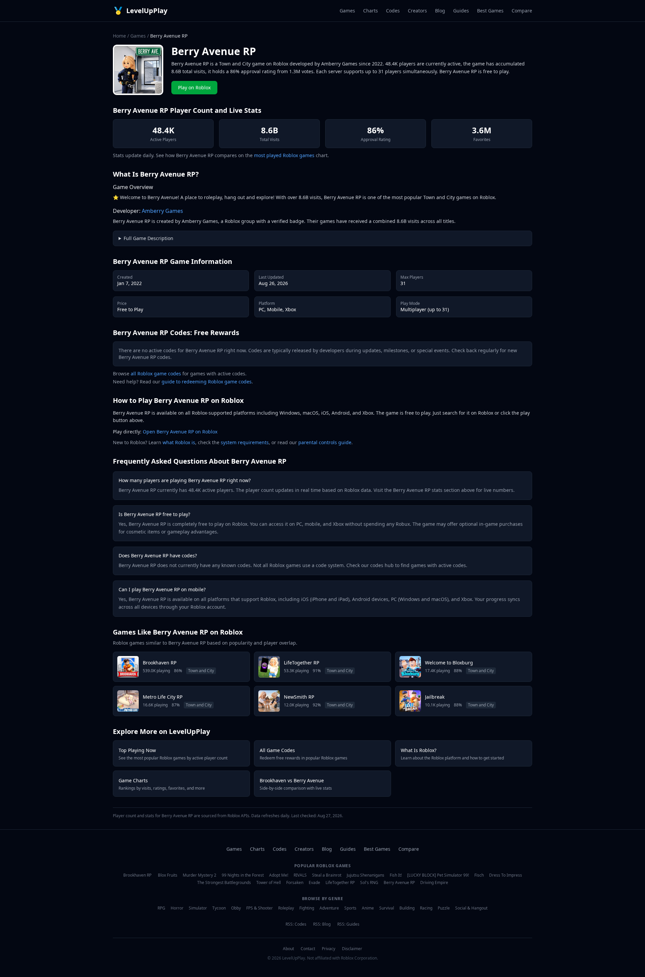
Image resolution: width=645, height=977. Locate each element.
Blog (440, 10)
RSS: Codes (296, 924)
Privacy (328, 948)
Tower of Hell (268, 882)
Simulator (198, 908)
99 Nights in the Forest (243, 875)
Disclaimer (352, 948)
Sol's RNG (369, 882)
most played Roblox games (284, 155)
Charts (370, 10)
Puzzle (444, 908)
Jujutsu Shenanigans (365, 875)
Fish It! (396, 875)
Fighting (306, 908)
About (288, 948)
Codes (393, 10)
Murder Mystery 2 (199, 875)
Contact (308, 948)
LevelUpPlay (146, 10)
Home (119, 36)
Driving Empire (434, 882)
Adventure (329, 908)
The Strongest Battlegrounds (224, 882)
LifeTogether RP (340, 882)
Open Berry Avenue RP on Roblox (180, 431)
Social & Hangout (471, 908)
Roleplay (286, 908)
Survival (386, 908)
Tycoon (219, 908)
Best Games (490, 10)
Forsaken (294, 882)
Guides (461, 10)
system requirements (245, 442)
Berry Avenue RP (399, 882)
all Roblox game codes (156, 373)
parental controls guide (324, 442)
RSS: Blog (322, 924)
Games (347, 10)
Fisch (479, 875)
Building (407, 908)
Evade (314, 882)
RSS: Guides (348, 924)
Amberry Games (162, 211)
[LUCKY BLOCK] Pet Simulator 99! (438, 875)
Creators (417, 10)
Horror (177, 908)
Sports (350, 908)
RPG (161, 908)
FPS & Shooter (259, 908)
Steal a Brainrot (326, 875)
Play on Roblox (194, 87)
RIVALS (300, 875)
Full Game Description (148, 238)
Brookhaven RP (137, 875)
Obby (236, 908)
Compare (522, 10)
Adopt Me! (278, 875)
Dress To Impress (505, 875)
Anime (368, 908)
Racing (426, 908)
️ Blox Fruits (167, 875)
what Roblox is (179, 442)
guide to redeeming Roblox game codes (207, 381)
